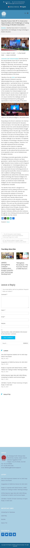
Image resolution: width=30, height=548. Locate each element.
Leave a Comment (11, 55)
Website (3, 323)
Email (3, 317)
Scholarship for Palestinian (8, 512)
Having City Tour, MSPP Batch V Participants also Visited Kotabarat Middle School (22, 267)
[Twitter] (6, 534)
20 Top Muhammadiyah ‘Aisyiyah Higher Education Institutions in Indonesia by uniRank (14, 241)
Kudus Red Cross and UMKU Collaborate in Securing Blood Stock (7, 266)
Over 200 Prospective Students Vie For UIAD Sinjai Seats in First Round (14, 355)
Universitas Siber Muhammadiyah (9, 58)
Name (3, 310)
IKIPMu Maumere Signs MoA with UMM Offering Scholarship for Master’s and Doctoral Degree (13, 376)
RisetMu (3, 519)
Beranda (3, 28)
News (8, 222)
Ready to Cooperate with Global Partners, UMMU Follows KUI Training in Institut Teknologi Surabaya (14, 368)
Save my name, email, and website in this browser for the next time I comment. (14, 333)
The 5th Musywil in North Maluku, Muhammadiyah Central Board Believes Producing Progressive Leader (12, 235)
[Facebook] (2, 534)
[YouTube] (14, 534)
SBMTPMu (4, 516)
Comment (4, 294)
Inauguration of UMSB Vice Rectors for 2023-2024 (14, 362)
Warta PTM (4, 523)
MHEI (13, 77)
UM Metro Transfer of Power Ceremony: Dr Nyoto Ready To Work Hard (14, 384)
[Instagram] (10, 534)
